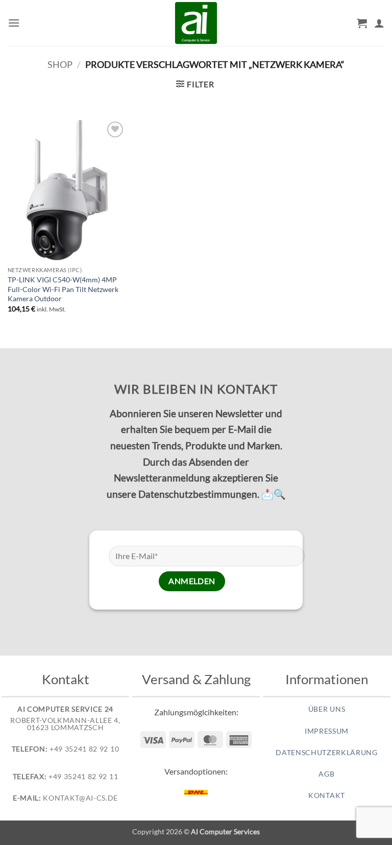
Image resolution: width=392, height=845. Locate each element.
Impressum (327, 731)
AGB (326, 774)
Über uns (326, 709)
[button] (14, 22)
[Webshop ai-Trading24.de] (196, 23)
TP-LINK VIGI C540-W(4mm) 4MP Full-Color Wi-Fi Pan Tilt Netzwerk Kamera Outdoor (63, 289)
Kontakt (326, 795)
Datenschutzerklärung (327, 753)
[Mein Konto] (379, 23)
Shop (59, 64)
